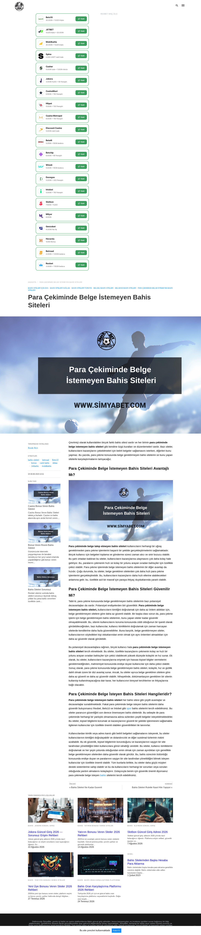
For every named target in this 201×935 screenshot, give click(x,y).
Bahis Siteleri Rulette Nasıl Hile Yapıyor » (152, 787)
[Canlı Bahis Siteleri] (19, 5)
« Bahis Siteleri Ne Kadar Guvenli (85, 787)
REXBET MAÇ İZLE (108, 14)
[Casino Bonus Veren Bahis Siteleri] (44, 493)
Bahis (30, 825)
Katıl (82, 19)
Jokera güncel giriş (45, 825)
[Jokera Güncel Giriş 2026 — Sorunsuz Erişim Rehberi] (51, 810)
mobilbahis (46, 466)
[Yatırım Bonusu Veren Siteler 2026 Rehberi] (100, 810)
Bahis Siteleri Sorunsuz (39, 589)
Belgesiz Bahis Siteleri (125, 288)
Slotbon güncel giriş (144, 825)
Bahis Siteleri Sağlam (60, 288)
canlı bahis (44, 463)
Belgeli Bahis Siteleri (103, 288)
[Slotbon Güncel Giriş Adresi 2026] (150, 810)
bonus (34, 463)
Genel (130, 854)
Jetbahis (35, 466)
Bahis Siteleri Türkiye (82, 288)
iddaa (55, 463)
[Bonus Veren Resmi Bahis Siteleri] (44, 532)
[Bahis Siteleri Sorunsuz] (44, 577)
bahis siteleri (33, 460)
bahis (103, 775)
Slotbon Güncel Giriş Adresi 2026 (147, 831)
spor (129, 708)
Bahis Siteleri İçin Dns (38, 288)
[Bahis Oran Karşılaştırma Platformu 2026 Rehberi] (100, 864)
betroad (45, 460)
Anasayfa (32, 282)
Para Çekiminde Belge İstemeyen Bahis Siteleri (61, 282)
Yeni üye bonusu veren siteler (50, 880)
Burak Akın (33, 448)
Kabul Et (116, 931)
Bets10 (55, 460)
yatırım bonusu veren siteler (98, 825)
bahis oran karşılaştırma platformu (102, 880)
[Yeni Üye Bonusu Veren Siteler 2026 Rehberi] (51, 864)
